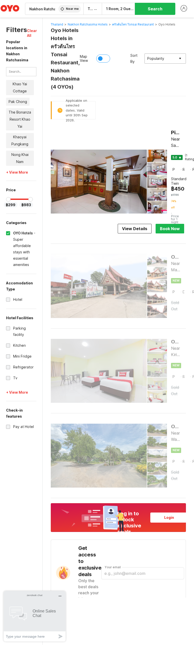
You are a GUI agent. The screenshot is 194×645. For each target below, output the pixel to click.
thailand (57, 24)
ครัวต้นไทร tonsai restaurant (133, 24)
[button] (32, 33)
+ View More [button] (17, 172)
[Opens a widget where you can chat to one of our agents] (34, 616)
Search (155, 8)
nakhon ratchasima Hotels (88, 24)
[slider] (8, 199)
